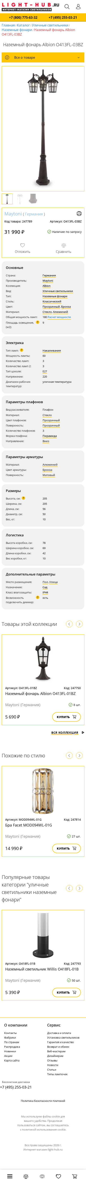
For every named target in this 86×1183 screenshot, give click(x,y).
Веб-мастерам (56, 1051)
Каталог (23, 25)
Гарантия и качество (60, 1042)
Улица (53, 582)
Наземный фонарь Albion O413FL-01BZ (40, 693)
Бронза (66, 306)
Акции (8, 1056)
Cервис (54, 1025)
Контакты (10, 1033)
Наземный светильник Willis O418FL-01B (42, 969)
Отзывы (52, 1060)
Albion (47, 286)
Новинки (10, 1051)
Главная (8, 25)
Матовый (49, 475)
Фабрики (10, 1037)
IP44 (45, 592)
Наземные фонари (17, 29)
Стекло (47, 312)
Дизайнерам (55, 1056)
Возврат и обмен (58, 1047)
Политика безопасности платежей (43, 1101)
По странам (11, 1042)
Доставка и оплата (59, 1033)
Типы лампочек (57, 1074)
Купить (63, 717)
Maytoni (13, 213)
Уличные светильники (50, 25)
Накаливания (52, 350)
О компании (15, 1025)
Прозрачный (51, 306)
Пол (45, 582)
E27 (45, 371)
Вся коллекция (64, 732)
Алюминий (60, 312)
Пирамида (50, 436)
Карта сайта (11, 1060)
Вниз (46, 441)
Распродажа (12, 1047)
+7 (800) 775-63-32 (23, 17)
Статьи (51, 1069)
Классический (52, 301)
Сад (45, 587)
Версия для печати (79, 213)
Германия (34, 213)
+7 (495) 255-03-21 (63, 17)
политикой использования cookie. (44, 1129)
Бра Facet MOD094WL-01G (28, 825)
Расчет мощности (59, 317)
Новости (52, 1065)
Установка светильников (63, 1037)
